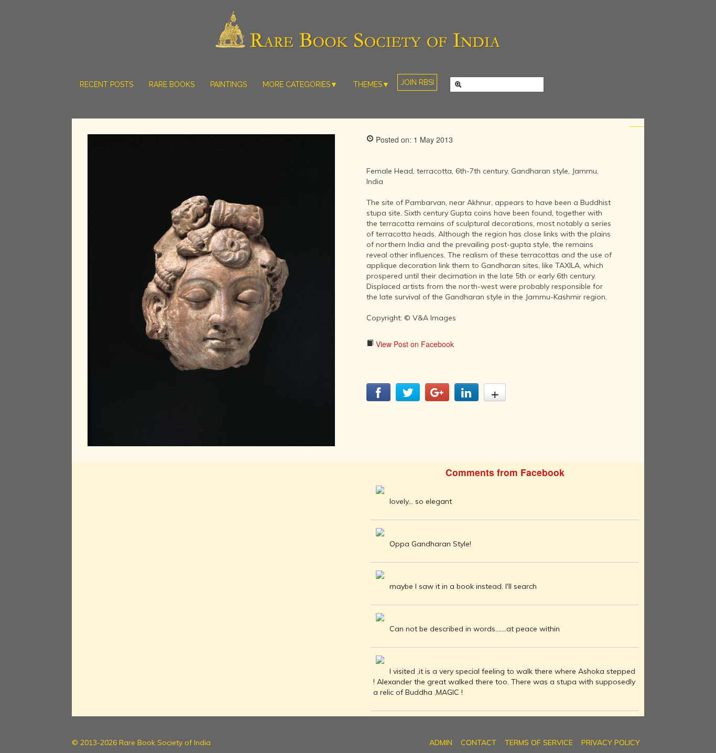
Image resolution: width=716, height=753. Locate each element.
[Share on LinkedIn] (466, 398)
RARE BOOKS (171, 84)
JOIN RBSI (417, 82)
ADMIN (441, 742)
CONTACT (479, 742)
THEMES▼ (371, 84)
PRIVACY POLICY (610, 742)
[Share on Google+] (437, 398)
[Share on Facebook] (378, 398)
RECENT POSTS (106, 84)
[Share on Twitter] (408, 398)
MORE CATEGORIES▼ (300, 84)
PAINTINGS (228, 84)
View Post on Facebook (414, 344)
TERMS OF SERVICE (539, 742)
